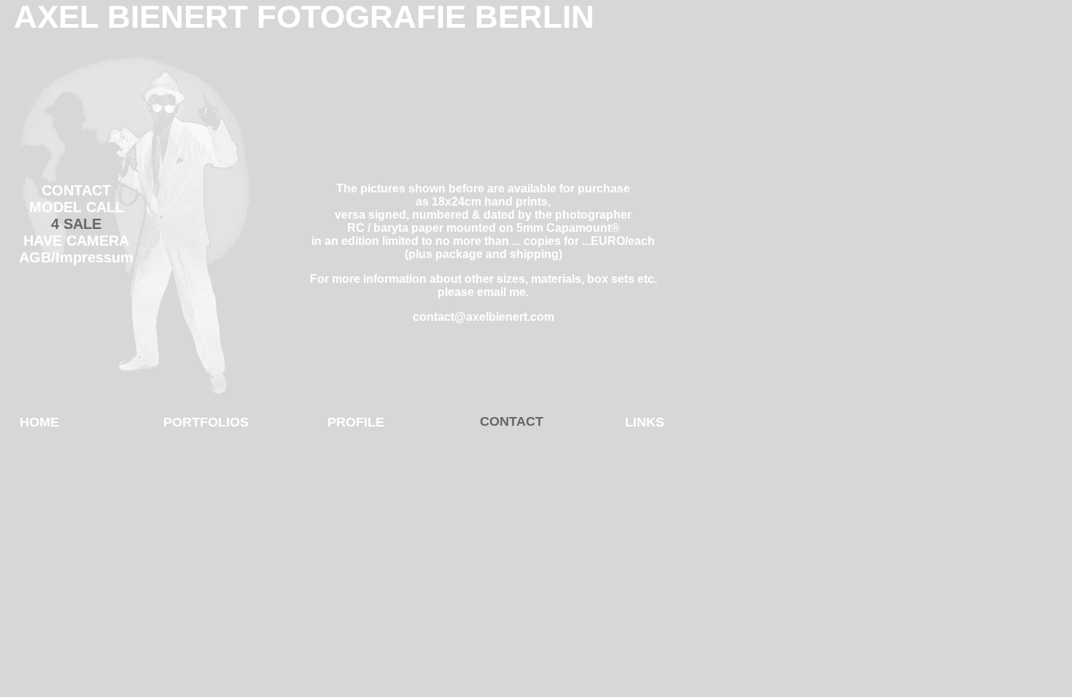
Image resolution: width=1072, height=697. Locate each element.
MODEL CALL (76, 207)
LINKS (644, 422)
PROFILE (355, 422)
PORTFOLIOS (206, 422)
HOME (39, 422)
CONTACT (76, 190)
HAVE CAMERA (76, 241)
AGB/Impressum (76, 257)
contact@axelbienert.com (483, 317)
